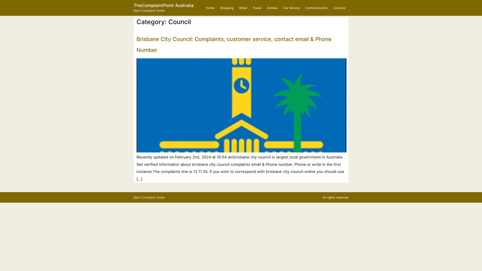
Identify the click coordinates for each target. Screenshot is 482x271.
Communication (316, 8)
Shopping (227, 8)
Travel (257, 8)
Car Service (291, 8)
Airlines (272, 8)
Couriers (339, 8)
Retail (243, 8)
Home (210, 8)
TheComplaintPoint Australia (164, 5)
